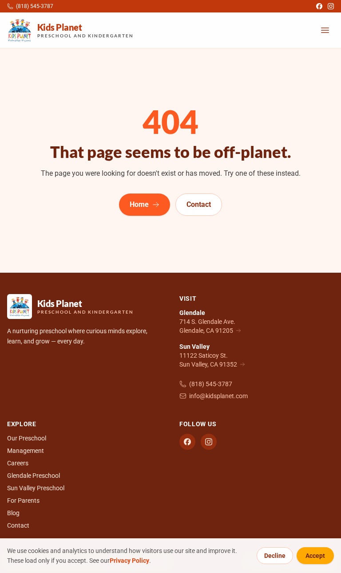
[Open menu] (325, 30)
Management (25, 450)
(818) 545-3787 (210, 383)
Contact (198, 204)
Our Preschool (26, 438)
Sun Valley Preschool (35, 488)
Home (139, 204)
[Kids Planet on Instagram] (331, 6)
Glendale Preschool (33, 475)
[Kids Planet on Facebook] (319, 6)
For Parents (23, 500)
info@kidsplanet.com (218, 395)
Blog (13, 513)
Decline (274, 555)
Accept (315, 555)
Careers (17, 463)
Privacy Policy (129, 560)
